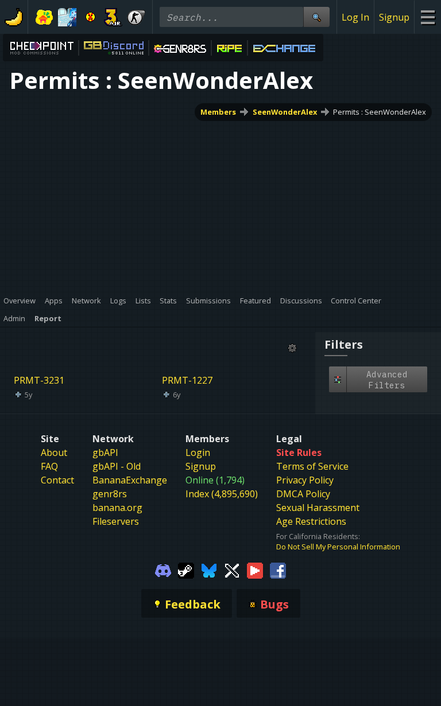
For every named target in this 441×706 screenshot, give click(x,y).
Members (218, 112)
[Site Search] (316, 17)
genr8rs (109, 493)
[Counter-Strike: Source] (136, 17)
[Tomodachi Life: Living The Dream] (44, 17)
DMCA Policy (303, 493)
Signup (394, 17)
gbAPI (105, 452)
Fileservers (115, 521)
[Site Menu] (427, 17)
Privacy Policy (305, 480)
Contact (57, 480)
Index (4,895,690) (221, 493)
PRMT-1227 (187, 380)
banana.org (117, 507)
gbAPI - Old (116, 466)
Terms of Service (312, 466)
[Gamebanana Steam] (186, 570)
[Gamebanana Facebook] (278, 570)
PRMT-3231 (39, 380)
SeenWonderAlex (285, 112)
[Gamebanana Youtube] (255, 570)
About (54, 452)
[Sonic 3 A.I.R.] (113, 17)
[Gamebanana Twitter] (232, 570)
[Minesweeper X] (90, 17)
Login (197, 452)
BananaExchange (129, 480)
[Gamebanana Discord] (163, 570)
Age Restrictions (311, 521)
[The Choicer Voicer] (67, 17)
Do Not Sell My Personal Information (338, 546)
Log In (355, 17)
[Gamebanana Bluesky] (209, 570)
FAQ (49, 466)
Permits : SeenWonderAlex (379, 112)
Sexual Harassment (317, 507)
